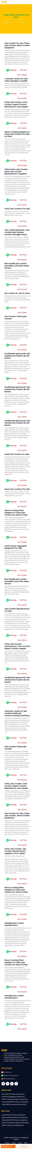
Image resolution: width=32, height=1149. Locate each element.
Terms (14, 1143)
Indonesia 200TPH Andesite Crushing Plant (14, 1117)
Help (25, 1143)
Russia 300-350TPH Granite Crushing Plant (14, 1120)
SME (6, 1137)
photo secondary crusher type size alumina (17, 1059)
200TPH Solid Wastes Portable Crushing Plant (15, 1122)
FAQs (19, 1143)
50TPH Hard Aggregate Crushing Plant (13, 1096)
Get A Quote (22, 75)
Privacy (7, 1143)
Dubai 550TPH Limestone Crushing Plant (14, 1104)
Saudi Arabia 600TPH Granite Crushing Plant (15, 1102)
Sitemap (16, 1139)
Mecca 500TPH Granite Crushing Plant (13, 1094)
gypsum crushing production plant (14, 1057)
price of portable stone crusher (13, 1055)
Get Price (23, 70)
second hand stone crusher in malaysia (16, 1053)
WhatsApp (13, 70)
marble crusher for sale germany (14, 1061)
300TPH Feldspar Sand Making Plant (13, 1125)
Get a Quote (8, 1146)
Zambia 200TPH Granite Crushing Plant (13, 1115)
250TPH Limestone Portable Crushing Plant (14, 1099)
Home (6, 22)
